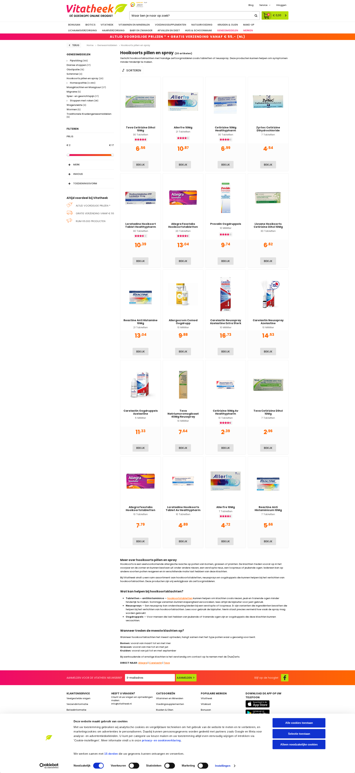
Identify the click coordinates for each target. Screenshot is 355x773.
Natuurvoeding (201, 24)
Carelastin (155, 663)
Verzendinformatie (77, 704)
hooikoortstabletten (179, 598)
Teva (167, 663)
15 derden (111, 753)
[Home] (97, 10)
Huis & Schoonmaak (198, 30)
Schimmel (74, 74)
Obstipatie (75, 69)
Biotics (90, 24)
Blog (250, 5)
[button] (90, 163)
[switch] (134, 766)
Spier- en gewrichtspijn (83, 96)
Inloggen (281, 5)
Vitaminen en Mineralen (134, 24)
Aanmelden (184, 678)
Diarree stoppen (79, 65)
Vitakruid (206, 704)
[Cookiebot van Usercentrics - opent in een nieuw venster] (49, 766)
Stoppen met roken (83, 100)
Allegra (142, 663)
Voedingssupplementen (170, 24)
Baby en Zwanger (141, 30)
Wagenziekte (76, 105)
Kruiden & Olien (228, 24)
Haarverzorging (113, 30)
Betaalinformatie (76, 709)
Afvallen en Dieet (169, 30)
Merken (248, 30)
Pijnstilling (78, 60)
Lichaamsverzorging (82, 30)
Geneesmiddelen (227, 30)
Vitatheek (107, 24)
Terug (75, 45)
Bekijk (140, 165)
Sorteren (133, 70)
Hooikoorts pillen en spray (85, 78)
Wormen (74, 109)
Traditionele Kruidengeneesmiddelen (89, 115)
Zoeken (256, 15)
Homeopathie (82, 83)
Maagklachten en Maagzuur (86, 87)
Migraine (74, 91)
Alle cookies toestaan (299, 722)
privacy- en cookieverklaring (161, 740)
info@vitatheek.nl (121, 703)
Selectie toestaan (299, 733)
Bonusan (74, 24)
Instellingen (222, 765)
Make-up (248, 24)
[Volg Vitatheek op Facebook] (284, 677)
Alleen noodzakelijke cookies (299, 744)
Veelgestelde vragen (78, 698)
